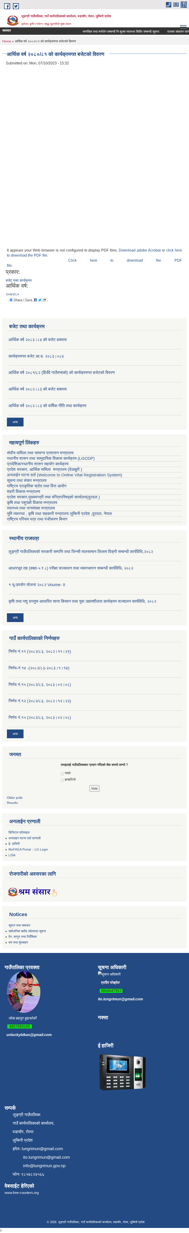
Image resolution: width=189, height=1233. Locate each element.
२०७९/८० (12, 294)
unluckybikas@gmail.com (29, 1035)
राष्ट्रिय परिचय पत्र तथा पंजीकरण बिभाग (37, 519)
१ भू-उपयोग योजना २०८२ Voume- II (37, 584)
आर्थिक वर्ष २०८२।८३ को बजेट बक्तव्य (38, 389)
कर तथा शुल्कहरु (18, 942)
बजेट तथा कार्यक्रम (19, 280)
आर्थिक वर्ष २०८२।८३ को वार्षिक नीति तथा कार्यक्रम (47, 405)
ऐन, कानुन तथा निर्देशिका (23, 936)
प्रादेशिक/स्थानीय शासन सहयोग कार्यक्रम (37, 464)
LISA (12, 855)
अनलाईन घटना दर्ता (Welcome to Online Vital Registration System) (64, 475)
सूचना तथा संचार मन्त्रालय (27, 480)
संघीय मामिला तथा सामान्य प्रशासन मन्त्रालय (40, 453)
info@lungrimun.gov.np (44, 1166)
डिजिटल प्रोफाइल (19, 832)
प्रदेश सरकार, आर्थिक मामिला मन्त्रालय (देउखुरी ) (44, 469)
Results (12, 803)
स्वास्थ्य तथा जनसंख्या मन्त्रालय (31, 508)
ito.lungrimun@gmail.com (120, 999)
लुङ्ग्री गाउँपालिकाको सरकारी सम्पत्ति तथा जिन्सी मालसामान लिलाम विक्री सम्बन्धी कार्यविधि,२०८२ (81, 551)
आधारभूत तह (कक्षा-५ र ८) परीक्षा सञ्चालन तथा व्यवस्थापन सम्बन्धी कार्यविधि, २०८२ (71, 568)
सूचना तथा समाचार (19, 925)
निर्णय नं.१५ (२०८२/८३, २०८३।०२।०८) (40, 684)
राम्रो (68, 773)
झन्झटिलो (70, 779)
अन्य (15, 422)
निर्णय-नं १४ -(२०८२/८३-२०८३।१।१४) (39, 668)
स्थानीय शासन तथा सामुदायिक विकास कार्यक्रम (42, 458)
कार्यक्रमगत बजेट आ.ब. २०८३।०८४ (36, 356)
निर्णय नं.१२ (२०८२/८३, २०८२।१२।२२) (40, 701)
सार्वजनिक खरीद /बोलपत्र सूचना (27, 931)
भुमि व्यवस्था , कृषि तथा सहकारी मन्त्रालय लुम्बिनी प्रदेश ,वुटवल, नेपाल (59, 513)
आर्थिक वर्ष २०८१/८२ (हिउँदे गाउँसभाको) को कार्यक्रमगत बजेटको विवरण (62, 372)
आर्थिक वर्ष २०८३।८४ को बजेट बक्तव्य (38, 339)
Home (6, 41)
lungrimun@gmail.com (42, 1148)
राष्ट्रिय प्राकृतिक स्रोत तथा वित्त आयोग (37, 486)
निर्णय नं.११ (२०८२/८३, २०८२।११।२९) (40, 651)
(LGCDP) (86, 458)
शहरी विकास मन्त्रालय (23, 491)
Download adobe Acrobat (140, 250)
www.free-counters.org (22, 1193)
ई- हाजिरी (14, 843)
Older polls (15, 797)
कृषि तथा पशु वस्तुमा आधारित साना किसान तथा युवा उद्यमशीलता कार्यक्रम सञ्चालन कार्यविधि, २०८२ (82, 601)
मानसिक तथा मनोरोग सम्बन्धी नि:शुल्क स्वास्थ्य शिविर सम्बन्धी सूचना (115, 31)
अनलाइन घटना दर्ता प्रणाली (25, 838)
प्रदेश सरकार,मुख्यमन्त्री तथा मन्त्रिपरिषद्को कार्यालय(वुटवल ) (53, 497)
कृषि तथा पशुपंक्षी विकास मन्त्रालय (32, 502)
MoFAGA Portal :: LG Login (28, 849)
